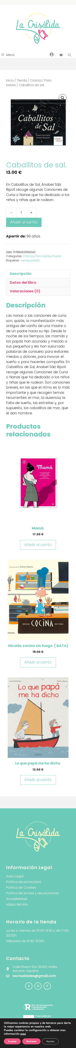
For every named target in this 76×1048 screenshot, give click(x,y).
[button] (62, 98)
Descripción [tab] (20, 273)
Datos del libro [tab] (23, 282)
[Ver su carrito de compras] (61, 55)
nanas (24, 260)
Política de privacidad (23, 882)
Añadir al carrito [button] (38, 544)
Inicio (10, 80)
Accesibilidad (16, 898)
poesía (35, 260)
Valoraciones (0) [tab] (25, 291)
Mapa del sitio (17, 904)
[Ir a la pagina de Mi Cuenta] (52, 54)
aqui (23, 1034)
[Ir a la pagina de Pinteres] (47, 986)
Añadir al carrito (23, 222)
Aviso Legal (15, 876)
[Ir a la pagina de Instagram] (28, 986)
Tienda (22, 80)
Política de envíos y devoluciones (32, 893)
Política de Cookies (21, 887)
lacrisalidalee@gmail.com (34, 976)
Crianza (35, 80)
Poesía (56, 256)
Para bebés (43, 256)
